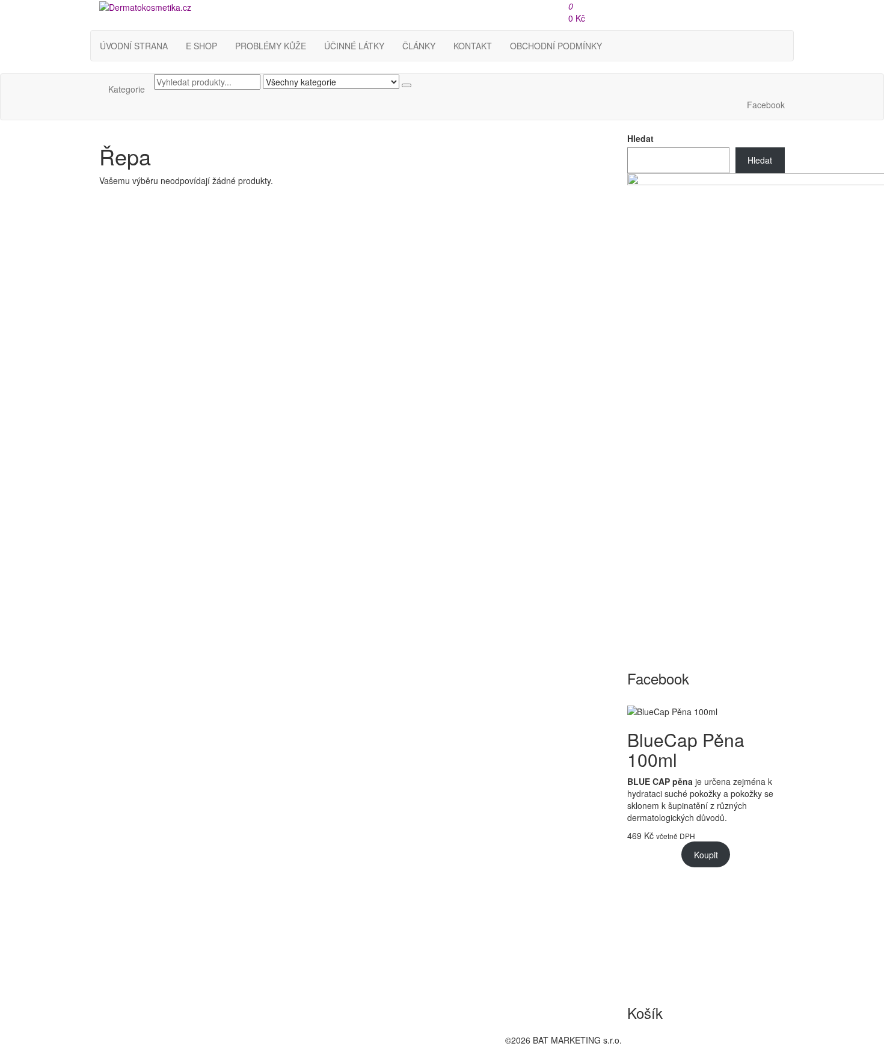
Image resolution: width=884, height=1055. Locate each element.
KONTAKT (472, 46)
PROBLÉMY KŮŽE (270, 46)
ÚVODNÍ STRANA (134, 46)
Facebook (766, 105)
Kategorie (126, 89)
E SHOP (201, 46)
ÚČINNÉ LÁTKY (354, 46)
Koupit (706, 855)
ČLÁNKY (418, 46)
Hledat (640, 138)
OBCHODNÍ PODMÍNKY (556, 46)
